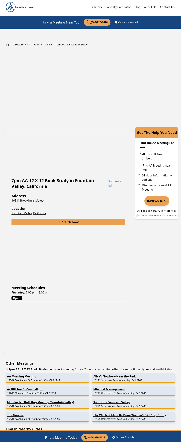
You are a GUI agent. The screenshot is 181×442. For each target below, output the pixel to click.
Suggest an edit (115, 183)
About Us (150, 7)
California (39, 213)
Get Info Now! (70, 222)
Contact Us (167, 7)
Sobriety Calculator (118, 7)
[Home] (7, 44)
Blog (138, 7)
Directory (95, 7)
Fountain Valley (21, 213)
